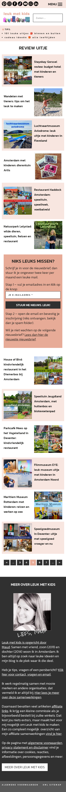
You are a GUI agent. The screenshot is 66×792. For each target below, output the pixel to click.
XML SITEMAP (52, 784)
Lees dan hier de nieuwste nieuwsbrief (27, 337)
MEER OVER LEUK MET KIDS (25, 767)
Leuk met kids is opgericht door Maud (24, 644)
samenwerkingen (29, 697)
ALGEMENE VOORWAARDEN (20, 784)
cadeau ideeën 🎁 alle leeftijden (30, 37)
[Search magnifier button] (60, 16)
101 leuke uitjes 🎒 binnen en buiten (33, 33)
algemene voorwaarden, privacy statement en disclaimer (32, 745)
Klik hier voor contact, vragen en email (32, 672)
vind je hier (54, 733)
